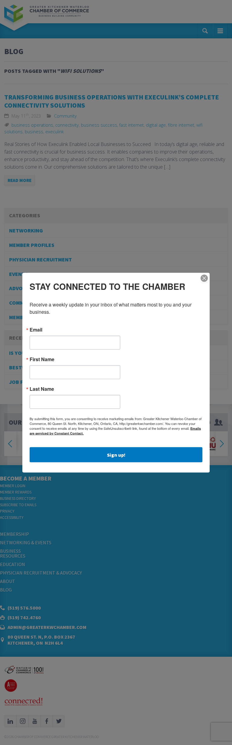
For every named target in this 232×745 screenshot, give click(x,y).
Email (36, 329)
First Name (42, 359)
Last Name (42, 388)
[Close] (204, 278)
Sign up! (116, 455)
